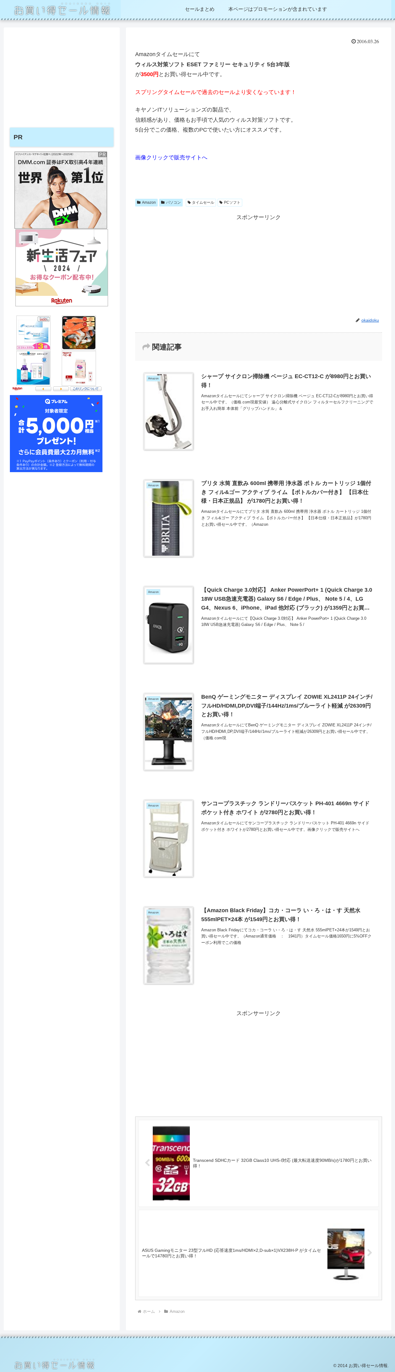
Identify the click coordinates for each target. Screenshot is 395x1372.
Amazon (149, 202)
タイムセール (203, 202)
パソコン (173, 202)
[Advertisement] (258, 266)
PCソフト (232, 202)
